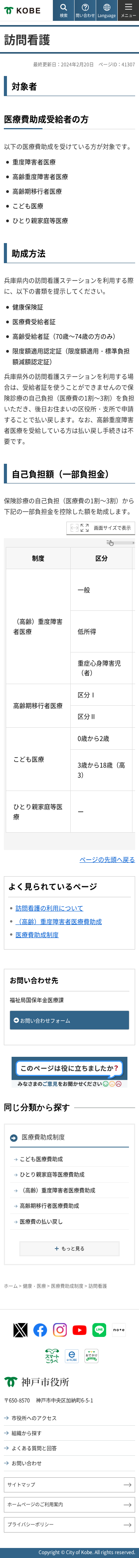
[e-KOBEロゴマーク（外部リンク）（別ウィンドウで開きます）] (72, 1356)
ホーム (11, 1286)
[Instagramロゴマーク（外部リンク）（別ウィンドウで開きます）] (60, 1330)
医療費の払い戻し (41, 1221)
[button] (63, 10)
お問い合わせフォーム (45, 1020)
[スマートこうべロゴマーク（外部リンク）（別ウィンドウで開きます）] (52, 1356)
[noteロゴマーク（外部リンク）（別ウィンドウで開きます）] (119, 1330)
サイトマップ (21, 1484)
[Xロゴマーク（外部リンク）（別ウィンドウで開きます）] (20, 1330)
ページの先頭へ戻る (107, 859)
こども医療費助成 (41, 1159)
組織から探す (27, 1432)
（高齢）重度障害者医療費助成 (57, 1190)
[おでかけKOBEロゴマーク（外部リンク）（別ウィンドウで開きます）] (91, 1356)
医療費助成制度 (43, 1136)
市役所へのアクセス (34, 1417)
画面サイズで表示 (112, 527)
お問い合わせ (27, 1463)
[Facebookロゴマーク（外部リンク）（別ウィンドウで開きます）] (40, 1330)
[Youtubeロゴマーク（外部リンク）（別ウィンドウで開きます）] (79, 1330)
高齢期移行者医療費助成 (49, 1205)
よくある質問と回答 (34, 1448)
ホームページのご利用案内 (35, 1504)
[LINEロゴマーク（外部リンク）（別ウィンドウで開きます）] (99, 1330)
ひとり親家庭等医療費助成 (52, 1174)
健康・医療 (34, 1286)
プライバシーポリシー (30, 1524)
